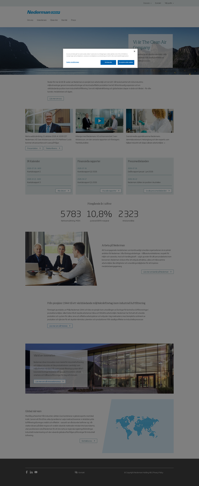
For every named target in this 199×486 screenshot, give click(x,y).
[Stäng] (134, 51)
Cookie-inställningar (72, 62)
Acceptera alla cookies (126, 62)
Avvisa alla (108, 62)
